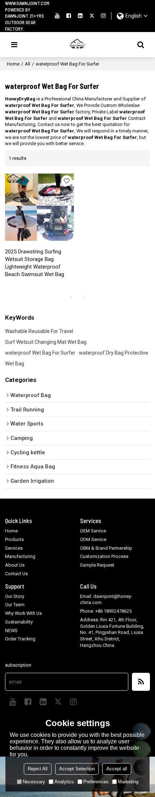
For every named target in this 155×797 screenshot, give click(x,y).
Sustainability (19, 622)
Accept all (116, 768)
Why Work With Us (23, 613)
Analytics (64, 781)
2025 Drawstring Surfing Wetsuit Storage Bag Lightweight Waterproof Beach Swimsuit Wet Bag (34, 263)
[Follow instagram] (103, 15)
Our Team (15, 604)
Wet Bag (14, 363)
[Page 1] (71, 297)
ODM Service (93, 539)
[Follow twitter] (92, 15)
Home (13, 64)
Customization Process (104, 556)
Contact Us (16, 573)
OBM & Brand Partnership (106, 548)
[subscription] (141, 682)
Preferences (95, 781)
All (27, 64)
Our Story (14, 596)
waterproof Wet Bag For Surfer (40, 353)
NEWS (11, 630)
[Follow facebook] (68, 15)
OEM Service (93, 530)
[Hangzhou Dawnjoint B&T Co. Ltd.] (77, 45)
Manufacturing (20, 556)
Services (14, 548)
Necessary (34, 781)
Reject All (38, 768)
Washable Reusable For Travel (39, 331)
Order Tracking (20, 638)
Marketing (128, 781)
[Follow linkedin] (80, 15)
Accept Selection (77, 768)
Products (14, 539)
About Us (15, 565)
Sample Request (97, 565)
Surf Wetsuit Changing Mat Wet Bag (46, 342)
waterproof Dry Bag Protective (113, 353)
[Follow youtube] (57, 15)
